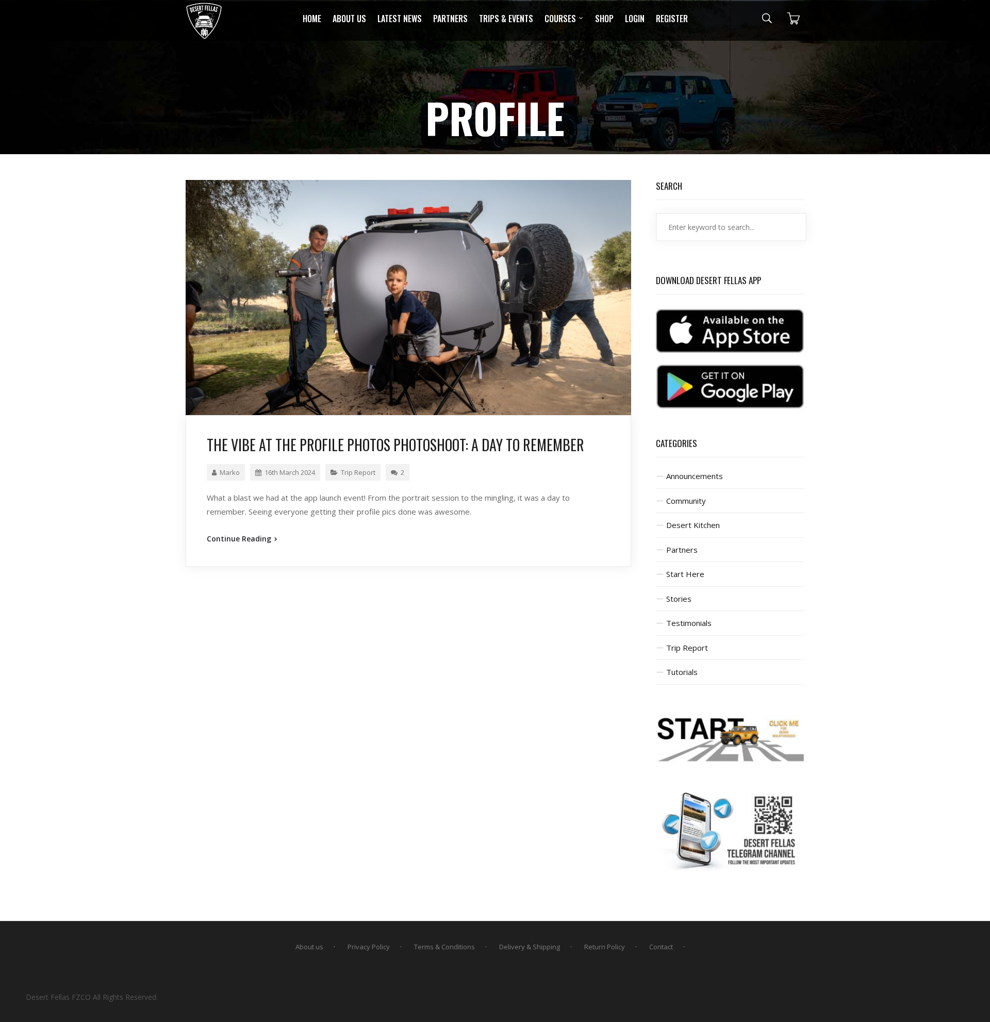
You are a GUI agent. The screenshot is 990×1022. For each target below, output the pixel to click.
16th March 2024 (290, 472)
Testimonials (689, 623)
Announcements (694, 476)
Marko (230, 472)
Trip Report (358, 472)
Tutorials (682, 672)
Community (686, 501)
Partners (682, 550)
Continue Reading (240, 538)
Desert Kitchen (693, 525)
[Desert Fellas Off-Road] (204, 21)
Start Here (685, 574)
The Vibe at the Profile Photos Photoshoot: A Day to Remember (395, 444)
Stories (678, 599)
